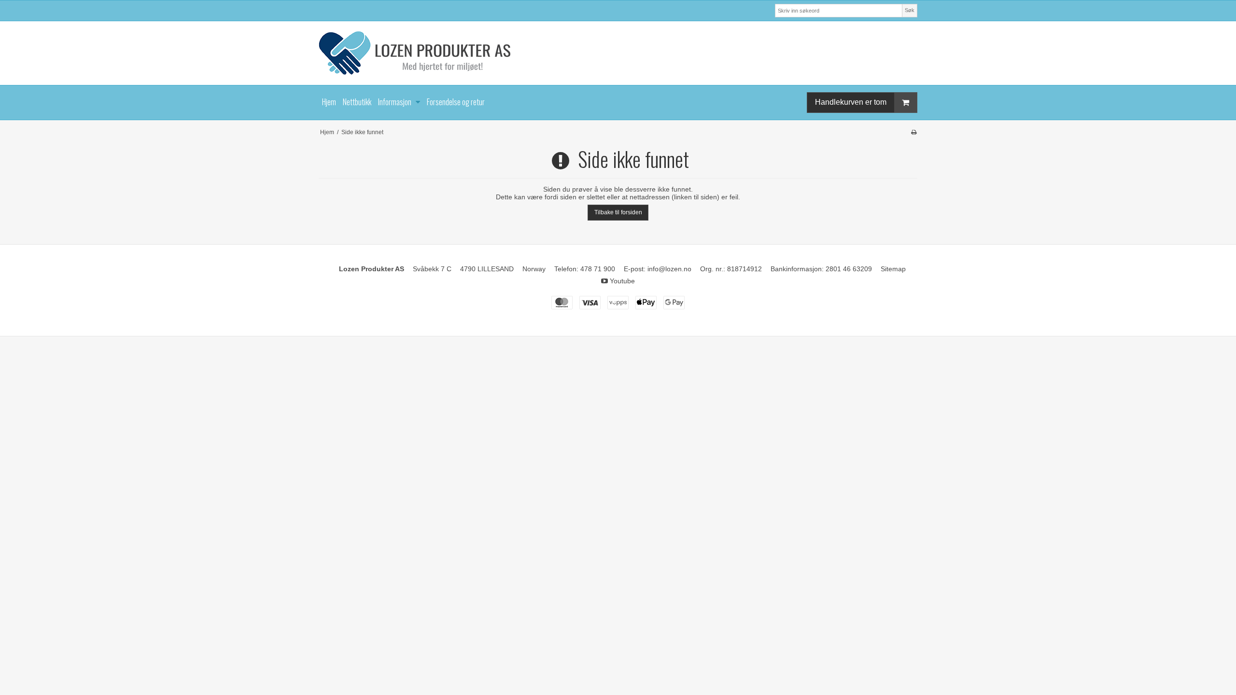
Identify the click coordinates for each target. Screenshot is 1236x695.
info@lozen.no (669, 269)
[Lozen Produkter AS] (618, 53)
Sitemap (893, 269)
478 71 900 (597, 269)
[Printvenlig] (913, 132)
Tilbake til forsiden (618, 212)
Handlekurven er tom (850, 102)
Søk (909, 10)
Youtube (621, 281)
